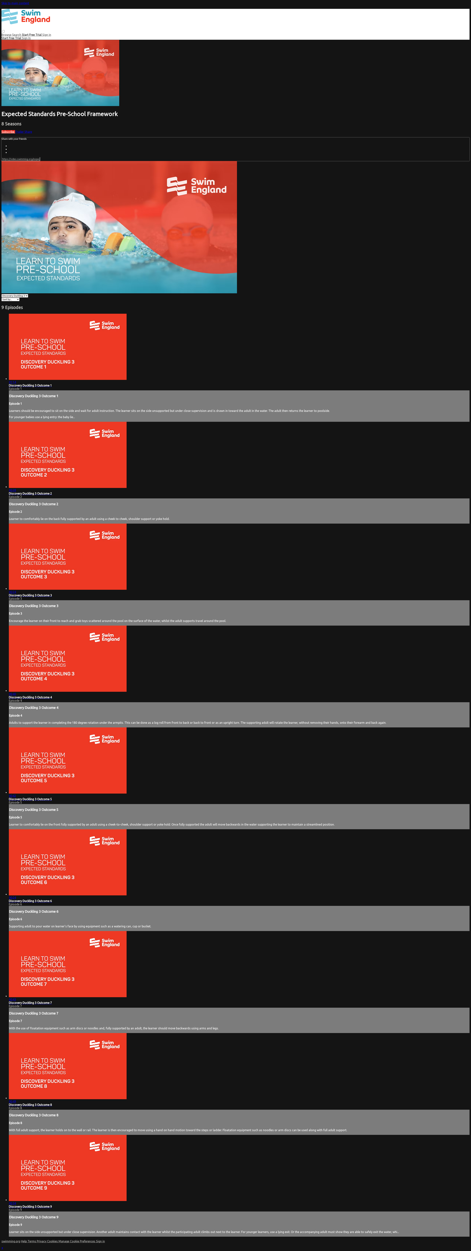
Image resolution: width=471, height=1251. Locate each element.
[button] (3, 31)
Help (24, 1241)
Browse (6, 34)
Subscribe (8, 131)
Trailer (19, 131)
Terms (32, 1241)
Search (17, 34)
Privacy (42, 1241)
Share (28, 131)
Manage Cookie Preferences (77, 1241)
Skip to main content (15, 3)
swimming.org (10, 1241)
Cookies (53, 1241)
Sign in (46, 34)
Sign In (26, 38)
